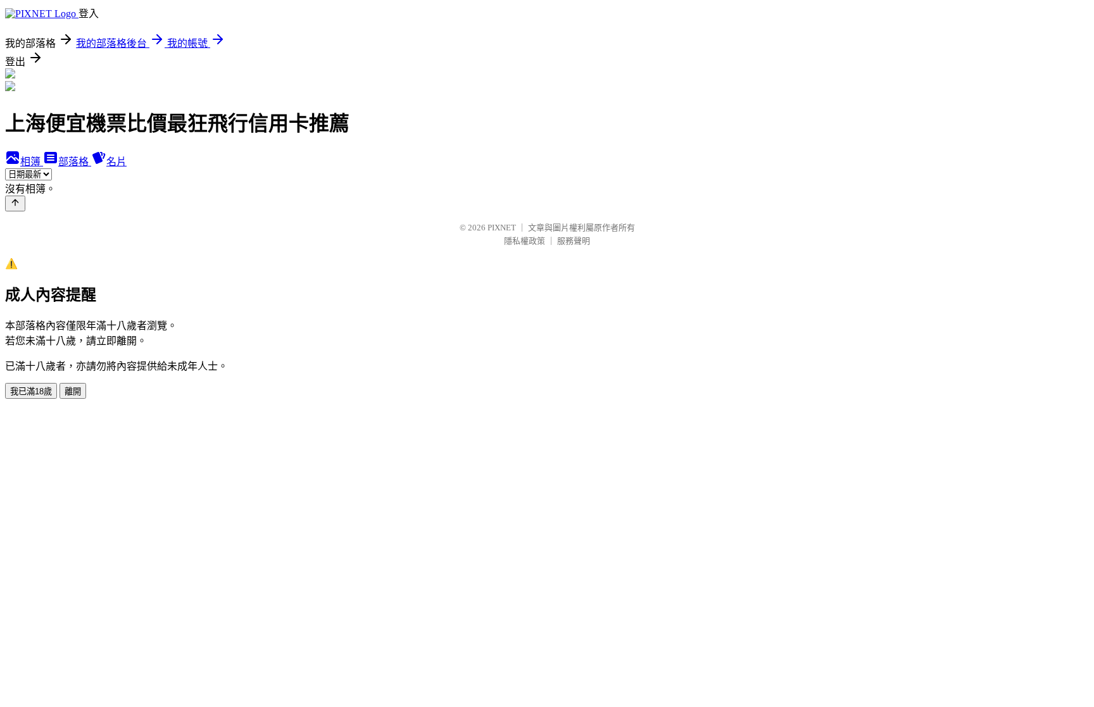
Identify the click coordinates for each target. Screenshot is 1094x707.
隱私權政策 (524, 241)
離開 (73, 391)
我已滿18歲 (31, 391)
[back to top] (15, 203)
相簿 (31, 161)
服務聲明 (573, 241)
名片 (116, 161)
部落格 (74, 161)
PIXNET (501, 227)
